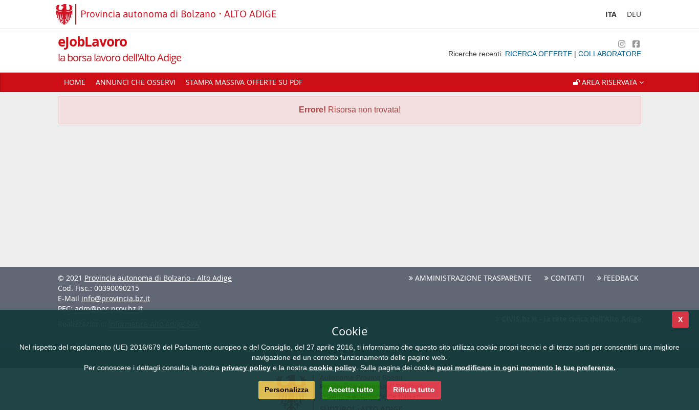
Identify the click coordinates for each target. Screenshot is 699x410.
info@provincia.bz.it (115, 298)
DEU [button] (634, 14)
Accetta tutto (351, 389)
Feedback (620, 278)
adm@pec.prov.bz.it (109, 308)
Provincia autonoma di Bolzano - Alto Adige (158, 278)
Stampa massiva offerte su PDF (244, 82)
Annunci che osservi (136, 82)
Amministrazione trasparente (472, 278)
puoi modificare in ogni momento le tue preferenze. (526, 367)
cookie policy (332, 367)
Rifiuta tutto (414, 389)
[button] (608, 82)
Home (74, 82)
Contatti (566, 278)
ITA (611, 14)
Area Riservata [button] (609, 82)
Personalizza (287, 389)
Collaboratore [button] (609, 54)
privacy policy (246, 367)
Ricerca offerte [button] (539, 54)
